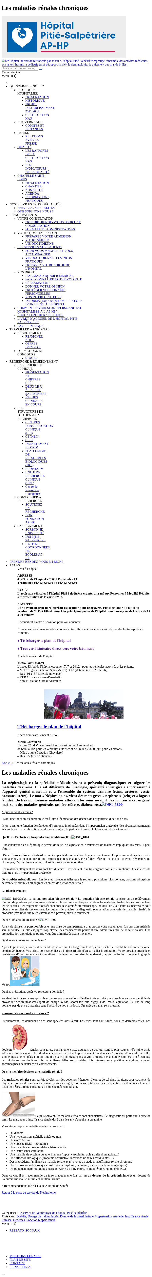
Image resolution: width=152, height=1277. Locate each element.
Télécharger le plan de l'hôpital (49, 726)
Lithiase (6, 1220)
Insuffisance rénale (136, 1216)
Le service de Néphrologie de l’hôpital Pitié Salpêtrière (52, 1212)
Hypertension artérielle (109, 1216)
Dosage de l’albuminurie (43, 1216)
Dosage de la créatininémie (77, 1216)
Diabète (21, 1216)
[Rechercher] (40, 69)
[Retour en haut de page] (3, 1274)
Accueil (6, 762)
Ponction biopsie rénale (40, 1220)
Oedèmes (19, 1220)
